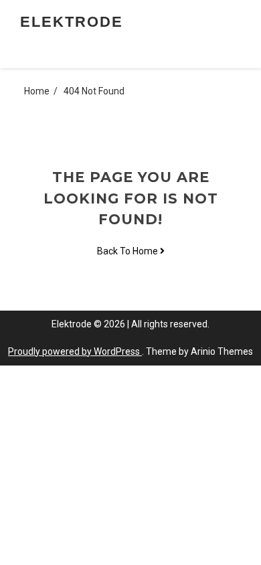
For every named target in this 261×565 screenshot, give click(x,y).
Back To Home (128, 251)
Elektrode (71, 21)
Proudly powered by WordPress (75, 351)
